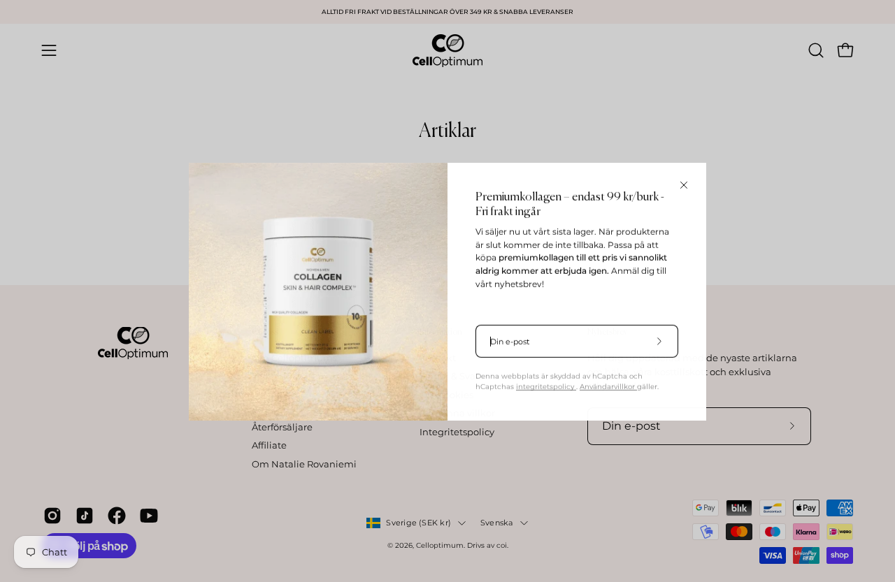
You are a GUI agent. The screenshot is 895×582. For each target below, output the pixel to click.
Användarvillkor (608, 386)
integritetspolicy (546, 386)
